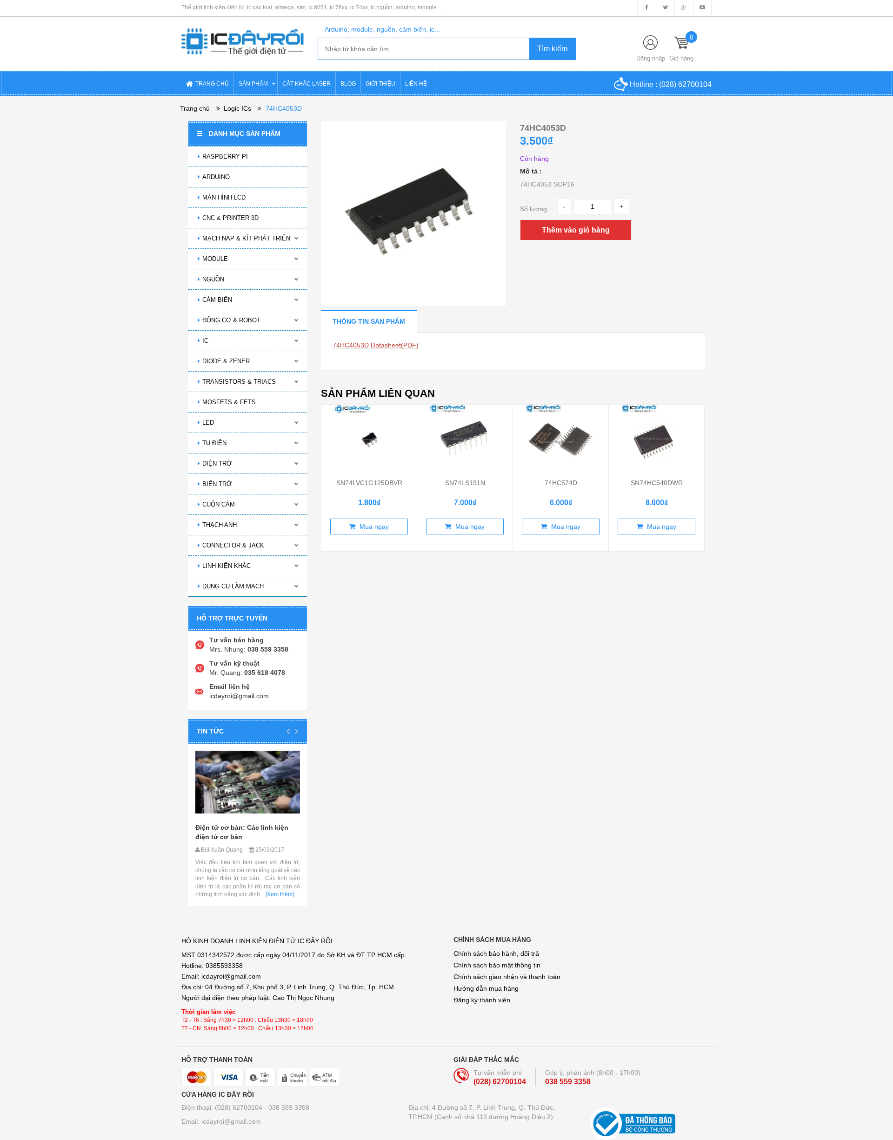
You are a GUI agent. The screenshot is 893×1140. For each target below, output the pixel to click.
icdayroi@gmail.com (239, 696)
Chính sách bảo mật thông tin (496, 965)
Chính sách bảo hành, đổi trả (496, 953)
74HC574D (561, 483)
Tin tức (210, 731)
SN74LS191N (465, 483)
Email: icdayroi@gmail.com (221, 1121)
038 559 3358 (568, 1082)
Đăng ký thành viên (481, 1000)
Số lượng (533, 209)
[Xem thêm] (279, 894)
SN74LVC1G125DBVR (369, 483)
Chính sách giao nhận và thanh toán (506, 976)
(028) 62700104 (685, 84)
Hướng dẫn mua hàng (486, 988)
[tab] (369, 321)
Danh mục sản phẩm (244, 133)
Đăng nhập (650, 58)
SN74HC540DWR (657, 483)
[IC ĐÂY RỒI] (242, 35)
